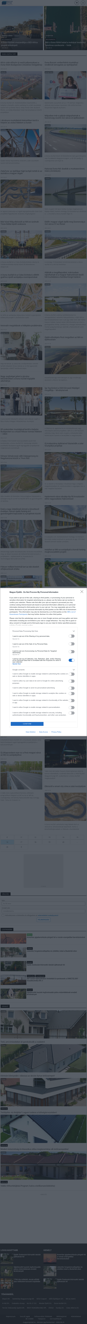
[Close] (82, 592)
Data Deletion (31, 732)
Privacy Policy (56, 732)
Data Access (43, 732)
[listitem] (43, 631)
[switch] (72, 636)
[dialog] (43, 662)
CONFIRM (27, 724)
